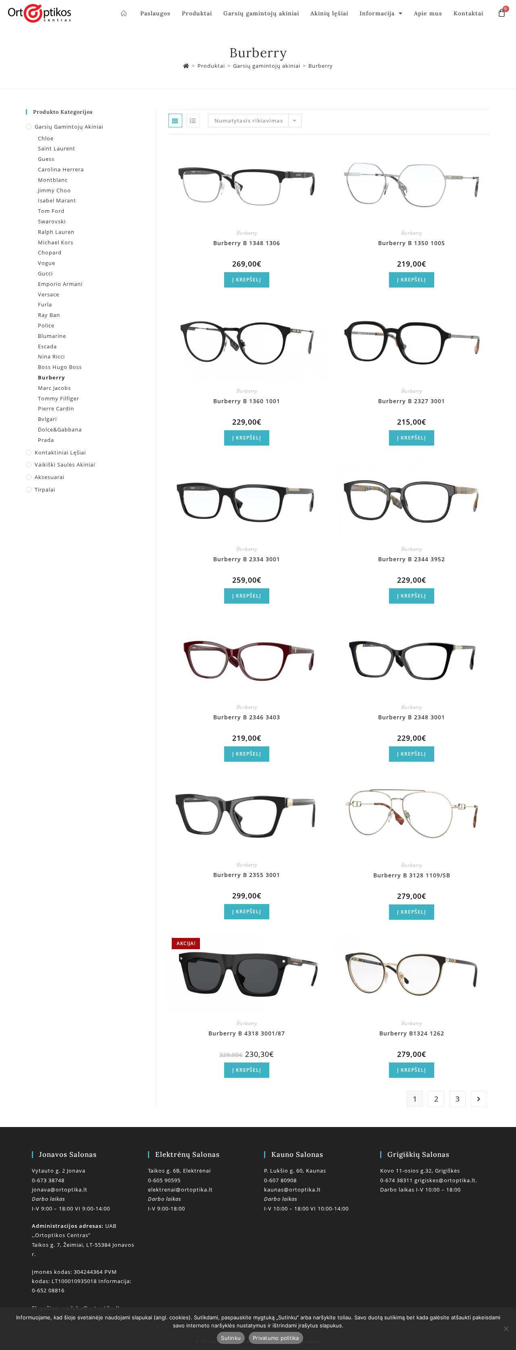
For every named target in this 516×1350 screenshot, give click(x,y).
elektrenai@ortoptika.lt (180, 1189)
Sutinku (231, 1338)
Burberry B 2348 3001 (411, 717)
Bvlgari (47, 419)
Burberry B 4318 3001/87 (246, 1033)
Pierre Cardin (56, 408)
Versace (48, 294)
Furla (45, 304)
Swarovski (52, 221)
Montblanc (53, 179)
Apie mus (428, 13)
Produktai (197, 13)
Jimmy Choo (54, 190)
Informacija (377, 13)
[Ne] (506, 1329)
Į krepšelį (246, 279)
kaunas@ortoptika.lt (292, 1189)
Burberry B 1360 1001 (246, 401)
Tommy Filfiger (58, 398)
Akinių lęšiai (329, 13)
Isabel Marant (57, 200)
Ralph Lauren (56, 231)
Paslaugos (155, 13)
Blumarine (52, 336)
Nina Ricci (51, 356)
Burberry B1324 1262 (411, 1033)
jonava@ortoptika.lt (59, 1189)
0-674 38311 (397, 1180)
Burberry (320, 65)
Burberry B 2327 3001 (411, 401)
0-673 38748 (48, 1180)
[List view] (193, 120)
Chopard (50, 252)
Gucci (45, 273)
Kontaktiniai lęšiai (60, 452)
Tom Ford (51, 211)
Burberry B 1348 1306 (246, 243)
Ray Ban (49, 315)
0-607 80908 (280, 1180)
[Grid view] (175, 120)
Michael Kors (55, 242)
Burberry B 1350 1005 (411, 243)
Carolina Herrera (61, 169)
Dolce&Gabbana (60, 429)
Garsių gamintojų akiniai (261, 13)
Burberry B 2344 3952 (411, 559)
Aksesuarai (49, 477)
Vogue (46, 263)
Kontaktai (468, 13)
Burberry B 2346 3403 (246, 717)
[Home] (186, 65)
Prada (46, 440)
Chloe (46, 138)
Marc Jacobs (54, 388)
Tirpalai (45, 489)
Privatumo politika (276, 1338)
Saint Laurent (56, 148)
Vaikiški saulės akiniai (65, 464)
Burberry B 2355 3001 (246, 875)
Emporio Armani (60, 284)
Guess (46, 158)
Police (46, 325)
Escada (47, 346)
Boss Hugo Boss (60, 367)
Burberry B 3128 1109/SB (411, 875)
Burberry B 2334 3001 (246, 559)
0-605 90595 (164, 1180)
